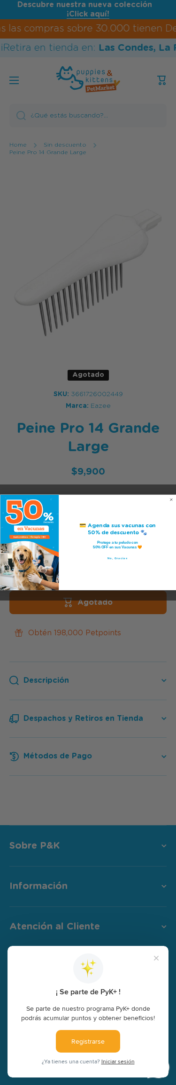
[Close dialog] (171, 500)
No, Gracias (117, 558)
